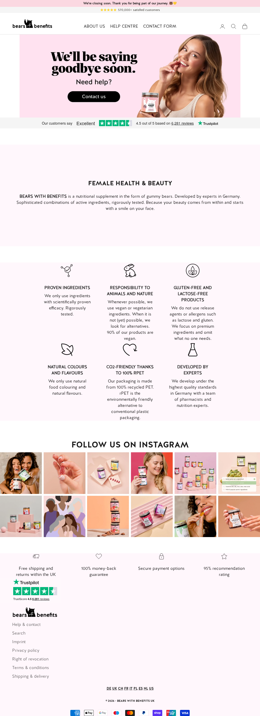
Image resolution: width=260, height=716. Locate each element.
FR (126, 688)
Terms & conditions (30, 667)
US (151, 688)
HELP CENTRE (124, 26)
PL (136, 688)
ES (141, 688)
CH (120, 688)
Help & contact (26, 624)
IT (131, 688)
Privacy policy (25, 650)
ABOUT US (94, 26)
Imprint (19, 641)
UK (114, 688)
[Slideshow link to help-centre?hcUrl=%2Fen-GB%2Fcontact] (130, 76)
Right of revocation (30, 659)
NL (146, 688)
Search (18, 633)
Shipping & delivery (30, 676)
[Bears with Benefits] (130, 494)
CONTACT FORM (159, 26)
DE (109, 688)
